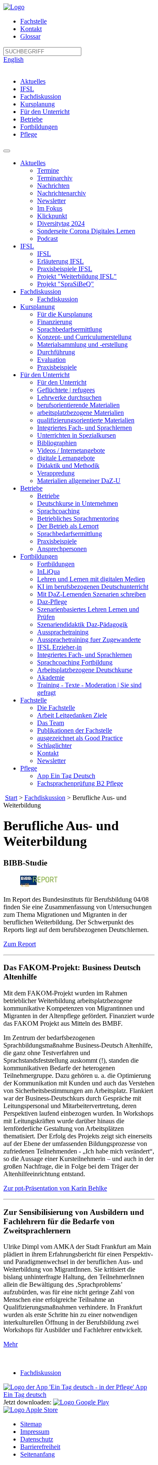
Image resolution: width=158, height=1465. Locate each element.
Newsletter (51, 200)
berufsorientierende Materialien (78, 405)
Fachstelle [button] (33, 700)
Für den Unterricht (45, 111)
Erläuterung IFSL (60, 261)
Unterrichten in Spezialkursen (76, 435)
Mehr (10, 1344)
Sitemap (31, 1424)
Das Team (50, 722)
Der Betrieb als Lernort (68, 526)
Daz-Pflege (52, 601)
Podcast (47, 238)
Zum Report (19, 944)
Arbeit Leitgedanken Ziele (72, 715)
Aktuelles (33, 81)
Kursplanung (37, 104)
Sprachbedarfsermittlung (69, 329)
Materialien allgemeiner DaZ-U (79, 480)
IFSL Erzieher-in (59, 647)
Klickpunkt (52, 215)
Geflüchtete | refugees (66, 389)
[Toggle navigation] (6, 151)
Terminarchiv (54, 178)
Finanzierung (54, 321)
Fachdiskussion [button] (40, 291)
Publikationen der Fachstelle (74, 730)
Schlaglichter (54, 745)
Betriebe (31, 119)
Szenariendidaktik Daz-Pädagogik (82, 624)
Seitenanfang (37, 1454)
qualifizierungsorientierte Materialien (85, 420)
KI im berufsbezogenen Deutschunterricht (92, 586)
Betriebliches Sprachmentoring (78, 518)
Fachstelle (33, 21)
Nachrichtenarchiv (61, 193)
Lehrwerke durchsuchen (69, 397)
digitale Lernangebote (66, 458)
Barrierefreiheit (40, 1446)
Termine (48, 170)
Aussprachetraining (62, 632)
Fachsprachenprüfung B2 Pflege (80, 783)
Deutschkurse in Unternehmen (77, 503)
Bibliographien (57, 442)
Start (11, 797)
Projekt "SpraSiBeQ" (65, 284)
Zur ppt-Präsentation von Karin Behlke (55, 1188)
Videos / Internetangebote (71, 450)
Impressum (34, 1431)
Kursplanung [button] (37, 306)
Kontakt (31, 28)
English (13, 59)
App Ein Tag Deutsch (66, 775)
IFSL (27, 88)
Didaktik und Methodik (68, 465)
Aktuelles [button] (33, 162)
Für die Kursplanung (64, 314)
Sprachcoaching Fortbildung (74, 662)
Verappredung (56, 473)
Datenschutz (36, 1439)
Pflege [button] (28, 768)
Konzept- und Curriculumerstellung (84, 337)
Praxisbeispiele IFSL (64, 268)
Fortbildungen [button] (39, 556)
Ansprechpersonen (62, 548)
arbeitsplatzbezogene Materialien (80, 412)
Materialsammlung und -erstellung (82, 344)
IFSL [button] (27, 246)
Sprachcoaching (58, 511)
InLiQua (48, 571)
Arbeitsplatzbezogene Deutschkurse (84, 669)
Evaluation (51, 359)
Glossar (30, 36)
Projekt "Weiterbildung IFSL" (77, 276)
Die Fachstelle (56, 707)
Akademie (50, 677)
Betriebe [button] (31, 488)
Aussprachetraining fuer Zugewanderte (89, 639)
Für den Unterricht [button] (45, 374)
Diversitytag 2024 (61, 223)
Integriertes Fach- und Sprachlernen (84, 427)
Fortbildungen (39, 126)
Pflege (28, 134)
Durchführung (56, 352)
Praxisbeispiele (57, 367)
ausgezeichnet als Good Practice (80, 738)
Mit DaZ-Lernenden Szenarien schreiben (91, 594)
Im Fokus (49, 208)
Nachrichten (53, 185)
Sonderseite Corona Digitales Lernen (86, 231)
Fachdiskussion (40, 96)
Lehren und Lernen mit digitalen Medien (91, 579)
